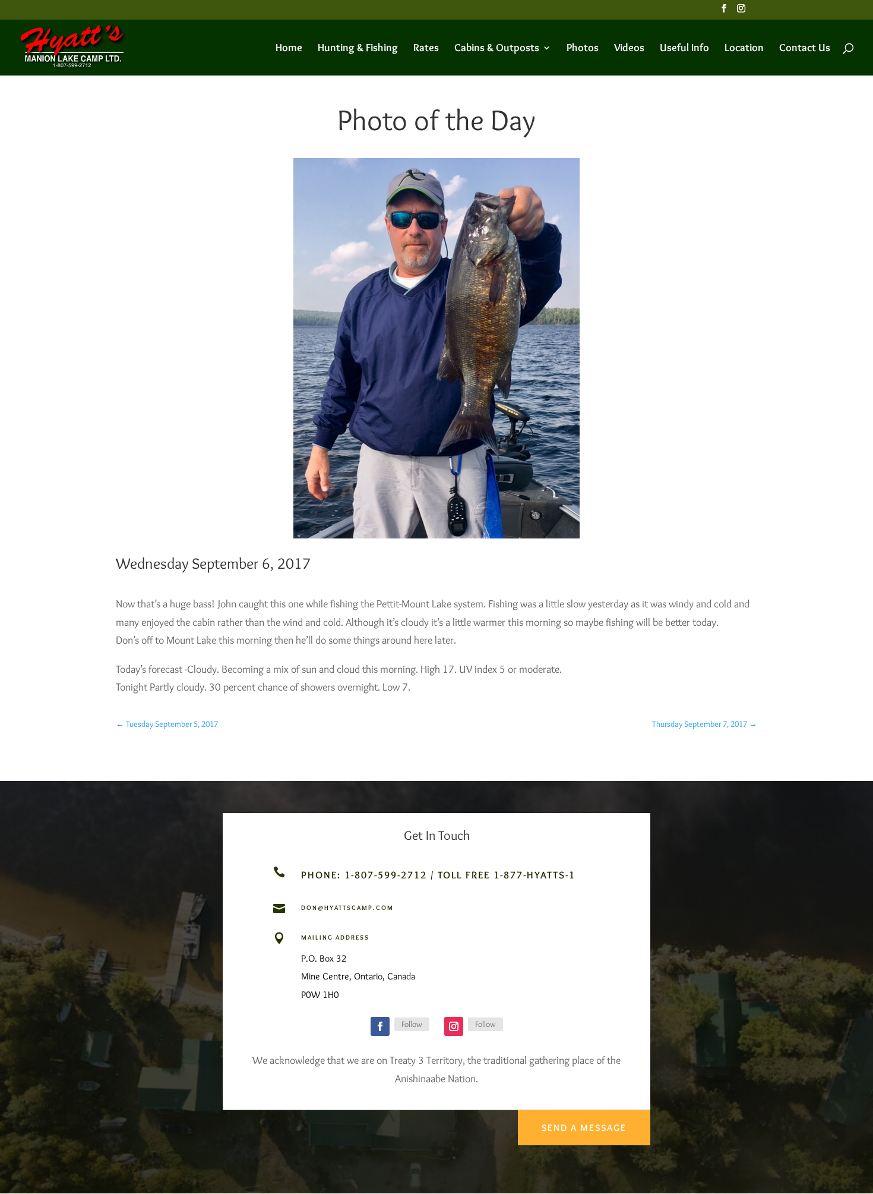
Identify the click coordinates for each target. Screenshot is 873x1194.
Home (289, 48)
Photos (583, 48)
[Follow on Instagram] (453, 1026)
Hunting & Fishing (358, 48)
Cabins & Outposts (496, 48)
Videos (629, 48)
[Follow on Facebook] (380, 1026)
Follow (411, 1024)
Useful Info (684, 48)
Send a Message (584, 1127)
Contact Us (804, 48)
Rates (426, 48)
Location (744, 48)
